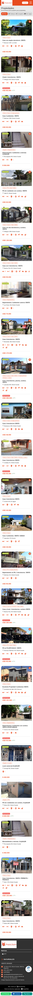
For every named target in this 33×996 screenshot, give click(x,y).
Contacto (25, 2)
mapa (29, 13)
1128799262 (6, 972)
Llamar (28, 993)
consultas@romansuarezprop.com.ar (13, 974)
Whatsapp (6, 993)
